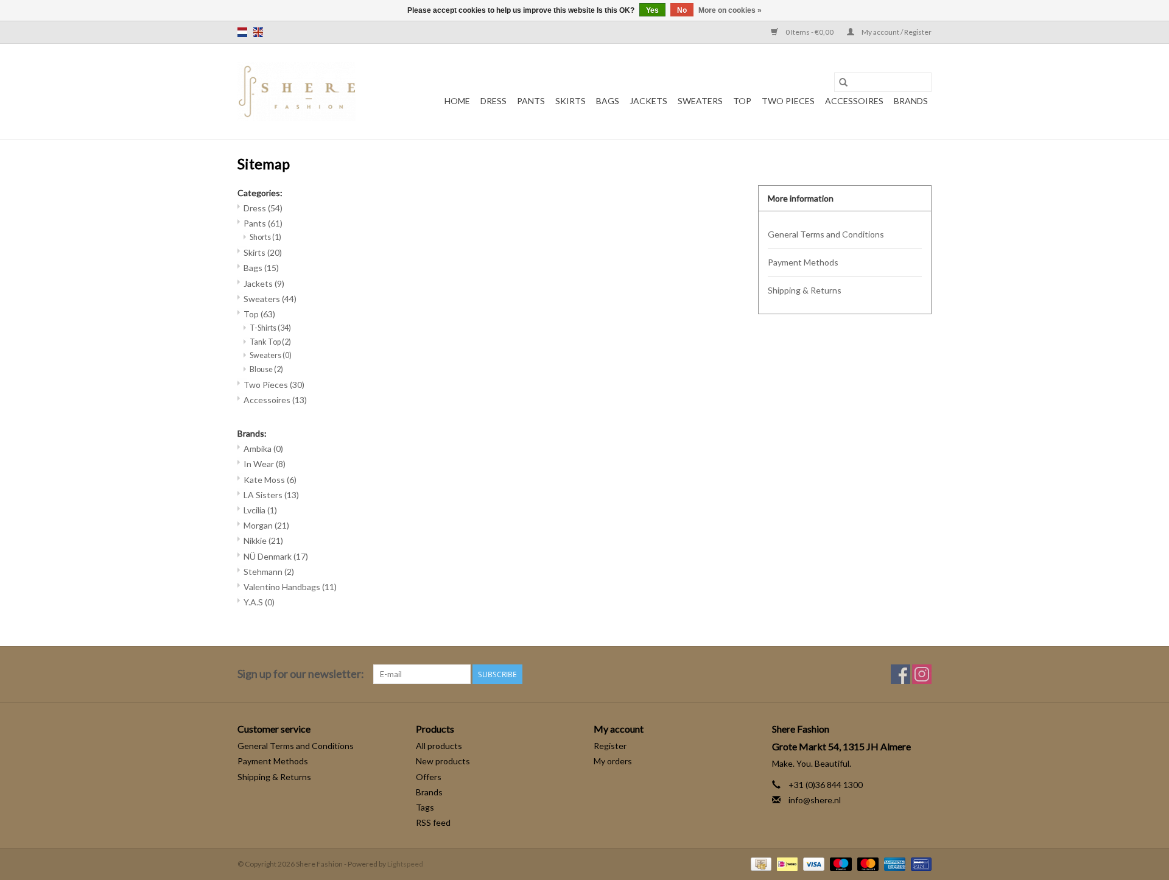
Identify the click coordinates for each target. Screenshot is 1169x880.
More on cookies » (730, 10)
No (682, 10)
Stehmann (269, 571)
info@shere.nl (814, 800)
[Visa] (812, 863)
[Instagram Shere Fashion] (922, 674)
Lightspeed (405, 863)
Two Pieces (788, 101)
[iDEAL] (786, 863)
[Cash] (759, 863)
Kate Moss (270, 479)
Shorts (265, 237)
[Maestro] (839, 863)
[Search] (843, 82)
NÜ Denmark (276, 556)
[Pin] (919, 863)
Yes (652, 10)
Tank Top (270, 342)
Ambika (263, 448)
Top (742, 101)
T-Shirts (270, 328)
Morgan (266, 525)
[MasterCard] (866, 863)
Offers (428, 777)
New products (443, 761)
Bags (607, 101)
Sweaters (700, 101)
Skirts (570, 101)
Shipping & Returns (804, 290)
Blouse (266, 369)
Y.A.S (259, 602)
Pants (531, 101)
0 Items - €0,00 (809, 32)
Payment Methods (803, 262)
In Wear (265, 464)
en (258, 32)
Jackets (648, 101)
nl (242, 32)
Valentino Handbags (290, 587)
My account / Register (896, 32)
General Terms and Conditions (826, 234)
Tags (425, 807)
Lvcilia (260, 510)
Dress (493, 101)
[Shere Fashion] (296, 91)
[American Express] (893, 863)
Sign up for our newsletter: (300, 673)
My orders (613, 761)
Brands (911, 101)
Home (457, 101)
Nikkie (263, 540)
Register (610, 746)
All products (439, 746)
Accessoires (854, 101)
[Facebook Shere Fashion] (900, 674)
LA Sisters (271, 495)
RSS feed (433, 822)
